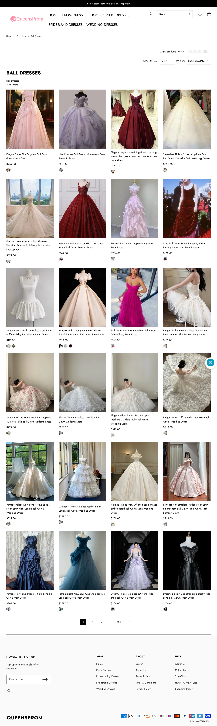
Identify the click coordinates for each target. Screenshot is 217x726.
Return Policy (143, 676)
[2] (195, 52)
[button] (209, 14)
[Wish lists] (199, 14)
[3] (199, 52)
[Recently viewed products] (210, 362)
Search (139, 664)
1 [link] (83, 622)
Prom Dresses (103, 670)
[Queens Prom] (27, 19)
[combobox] (174, 14)
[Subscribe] (45, 679)
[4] (204, 52)
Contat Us (180, 664)
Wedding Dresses (105, 689)
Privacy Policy (143, 689)
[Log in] (150, 14)
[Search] (188, 14)
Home (99, 664)
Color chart (181, 670)
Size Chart (180, 676)
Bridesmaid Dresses (106, 682)
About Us (141, 670)
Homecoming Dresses (107, 676)
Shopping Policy (184, 689)
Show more (12, 84)
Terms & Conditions (146, 682)
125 (119, 622)
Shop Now (125, 3)
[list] (191, 52)
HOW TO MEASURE (186, 682)
